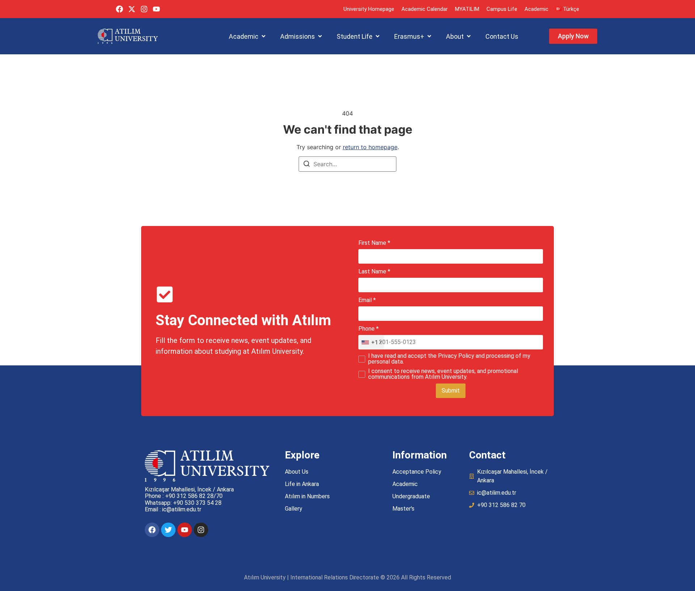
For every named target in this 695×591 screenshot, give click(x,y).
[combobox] (371, 342)
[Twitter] (168, 530)
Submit (451, 390)
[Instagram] (144, 9)
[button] (247, 36)
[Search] (306, 164)
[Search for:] (347, 164)
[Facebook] (119, 9)
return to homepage (370, 147)
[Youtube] (156, 9)
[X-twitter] (131, 9)
